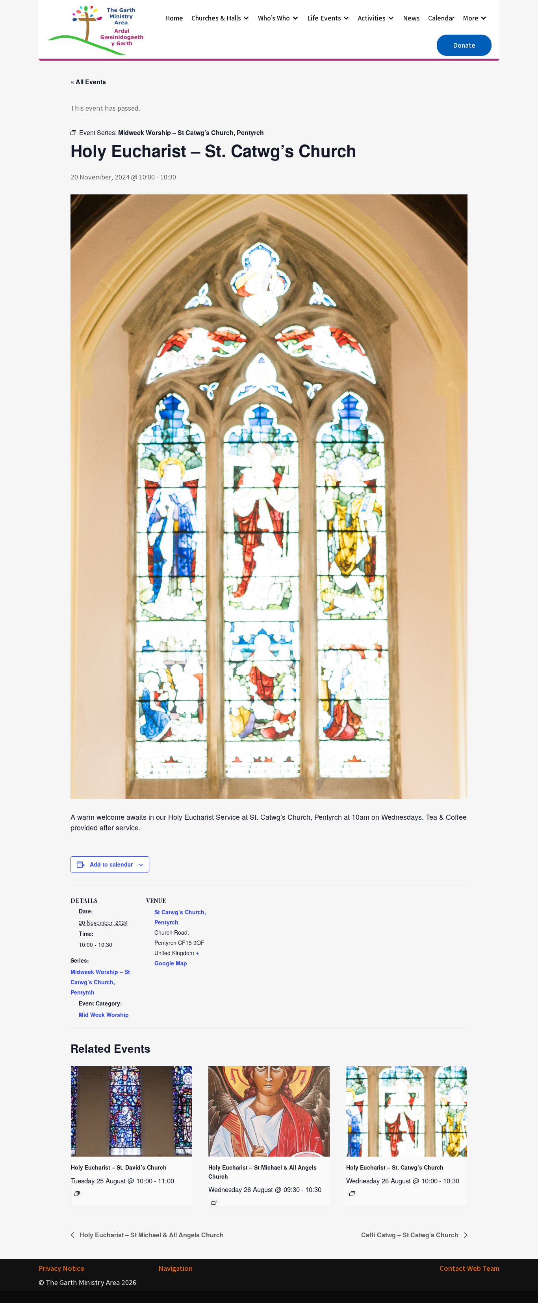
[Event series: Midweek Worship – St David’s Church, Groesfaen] (77, 1193)
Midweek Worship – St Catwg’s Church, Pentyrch (100, 982)
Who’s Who (274, 17)
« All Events (88, 81)
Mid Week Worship (104, 1014)
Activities (372, 17)
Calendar (441, 17)
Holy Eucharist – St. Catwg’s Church (394, 1167)
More (471, 17)
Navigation (175, 1268)
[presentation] (131, 1111)
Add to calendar (111, 864)
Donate (464, 45)
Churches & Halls (216, 17)
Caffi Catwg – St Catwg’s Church (410, 1234)
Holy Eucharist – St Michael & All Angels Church (151, 1234)
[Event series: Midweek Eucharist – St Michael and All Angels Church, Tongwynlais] (214, 1202)
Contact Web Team (469, 1268)
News (411, 17)
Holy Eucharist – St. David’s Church (119, 1167)
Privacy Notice (61, 1268)
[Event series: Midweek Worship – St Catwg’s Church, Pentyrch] (352, 1193)
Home (174, 17)
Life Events (324, 17)
